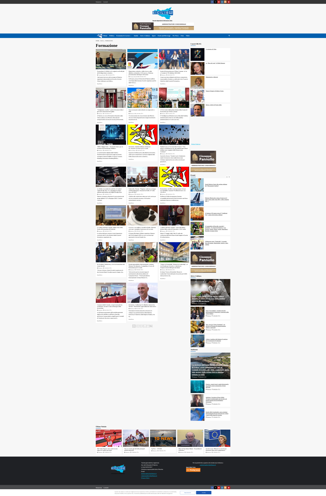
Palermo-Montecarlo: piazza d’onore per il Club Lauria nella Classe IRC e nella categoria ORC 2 (217, 185)
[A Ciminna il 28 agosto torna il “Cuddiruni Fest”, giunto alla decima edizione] (197, 199)
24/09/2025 (106, 150)
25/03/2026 (109, 75)
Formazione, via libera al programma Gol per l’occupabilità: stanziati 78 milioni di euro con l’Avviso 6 (173, 190)
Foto (182, 36)
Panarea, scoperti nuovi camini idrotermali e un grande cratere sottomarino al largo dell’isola (217, 386)
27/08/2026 (106, 452)
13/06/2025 (106, 194)
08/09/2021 (215, 342)
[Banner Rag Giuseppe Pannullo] (203, 161)
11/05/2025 (106, 268)
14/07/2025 (140, 150)
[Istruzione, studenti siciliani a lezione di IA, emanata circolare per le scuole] (142, 135)
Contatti (105, 2)
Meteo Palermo (195, 144)
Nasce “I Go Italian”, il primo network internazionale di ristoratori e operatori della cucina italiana (217, 312)
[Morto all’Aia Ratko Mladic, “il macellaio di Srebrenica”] (190, 438)
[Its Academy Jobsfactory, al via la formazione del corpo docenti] (111, 252)
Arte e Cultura (145, 36)
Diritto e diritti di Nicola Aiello (214, 105)
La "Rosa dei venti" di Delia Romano (215, 63)
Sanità (136, 36)
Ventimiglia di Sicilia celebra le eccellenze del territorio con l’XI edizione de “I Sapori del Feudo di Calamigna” (216, 243)
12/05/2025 (170, 231)
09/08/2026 (201, 376)
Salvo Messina (133, 150)
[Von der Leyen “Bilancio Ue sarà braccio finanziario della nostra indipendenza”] (217, 438)
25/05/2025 (138, 231)
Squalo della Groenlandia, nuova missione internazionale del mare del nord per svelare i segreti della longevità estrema (217, 413)
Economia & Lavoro (123, 36)
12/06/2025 (138, 194)
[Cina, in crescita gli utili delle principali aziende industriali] (136, 438)
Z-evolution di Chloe (211, 49)
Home (105, 36)
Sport (154, 36)
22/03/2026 (141, 76)
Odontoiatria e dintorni (212, 77)
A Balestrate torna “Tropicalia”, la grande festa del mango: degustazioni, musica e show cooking (216, 228)
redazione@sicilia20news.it (149, 476)
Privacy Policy (145, 478)
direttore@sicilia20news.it (149, 473)
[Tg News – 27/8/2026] (163, 438)
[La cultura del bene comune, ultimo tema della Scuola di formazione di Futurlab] (111, 215)
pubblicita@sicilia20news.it (208, 465)
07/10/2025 (215, 329)
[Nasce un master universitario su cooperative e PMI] (142, 98)
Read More (99, 83)
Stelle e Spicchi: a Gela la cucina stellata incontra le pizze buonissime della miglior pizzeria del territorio (208, 298)
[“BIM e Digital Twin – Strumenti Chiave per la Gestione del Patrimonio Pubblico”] (111, 135)
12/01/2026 (215, 315)
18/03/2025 (170, 269)
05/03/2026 (201, 303)
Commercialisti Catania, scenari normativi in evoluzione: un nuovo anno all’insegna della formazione (109, 306)
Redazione (98, 2)
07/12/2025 (170, 113)
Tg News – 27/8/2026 (156, 448)
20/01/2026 (170, 75)
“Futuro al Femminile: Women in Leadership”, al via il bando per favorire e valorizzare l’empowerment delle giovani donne (174, 266)
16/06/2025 (170, 153)
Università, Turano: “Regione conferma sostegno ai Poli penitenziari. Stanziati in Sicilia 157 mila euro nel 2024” (142, 190)
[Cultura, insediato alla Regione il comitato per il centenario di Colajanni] (198, 341)
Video (188, 36)
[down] (131, 36)
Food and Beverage (164, 36)
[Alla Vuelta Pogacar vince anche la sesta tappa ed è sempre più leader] (109, 438)
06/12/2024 (106, 310)
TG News (176, 36)
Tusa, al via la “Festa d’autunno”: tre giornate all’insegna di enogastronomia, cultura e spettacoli (216, 326)
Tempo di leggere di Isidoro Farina (215, 91)
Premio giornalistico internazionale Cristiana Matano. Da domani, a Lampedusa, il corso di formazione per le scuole (141, 266)
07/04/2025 (138, 269)
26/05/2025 (170, 194)
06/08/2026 (215, 389)
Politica (111, 36)
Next (151, 326)
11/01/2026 (106, 113)
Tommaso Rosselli (101, 75)
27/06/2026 (215, 417)
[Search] (229, 35)
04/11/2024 (138, 308)
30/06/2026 (215, 404)
